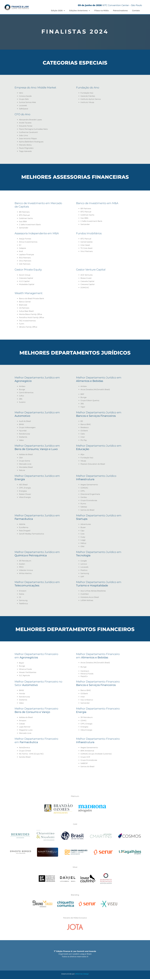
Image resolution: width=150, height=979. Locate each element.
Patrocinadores (120, 10)
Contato (136, 10)
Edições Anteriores (78, 10)
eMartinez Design (82, 974)
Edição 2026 (57, 10)
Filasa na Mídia (101, 10)
